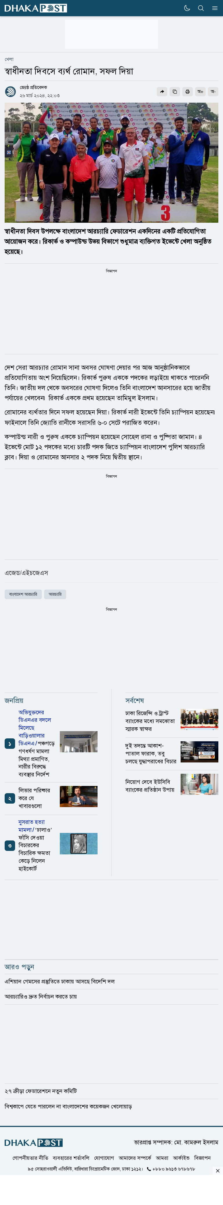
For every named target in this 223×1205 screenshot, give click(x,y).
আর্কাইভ (181, 1158)
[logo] (36, 8)
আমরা (162, 1158)
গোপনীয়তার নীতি (30, 1158)
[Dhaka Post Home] (34, 1143)
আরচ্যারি (55, 594)
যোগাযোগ (104, 1158)
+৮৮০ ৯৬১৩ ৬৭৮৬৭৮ (173, 1169)
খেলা (9, 59)
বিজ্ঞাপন (202, 1158)
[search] (201, 8)
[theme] (187, 8)
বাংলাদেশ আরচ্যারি (23, 594)
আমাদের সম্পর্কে (135, 1158)
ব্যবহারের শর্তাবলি (71, 1158)
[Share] (162, 91)
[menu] (213, 8)
